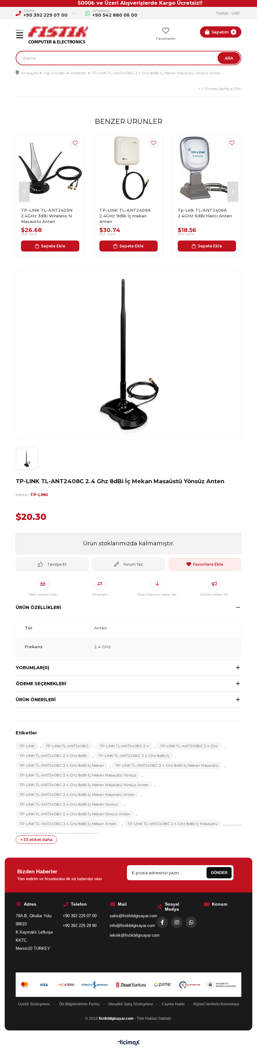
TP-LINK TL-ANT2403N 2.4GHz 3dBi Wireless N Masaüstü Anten (46, 216)
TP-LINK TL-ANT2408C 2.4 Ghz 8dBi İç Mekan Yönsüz (68, 804)
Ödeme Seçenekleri (41, 683)
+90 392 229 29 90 (80, 925)
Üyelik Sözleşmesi (34, 1004)
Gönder (219, 873)
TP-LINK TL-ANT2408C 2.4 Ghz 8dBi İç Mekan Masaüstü (166, 765)
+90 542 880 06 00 (114, 15)
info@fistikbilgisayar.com (132, 925)
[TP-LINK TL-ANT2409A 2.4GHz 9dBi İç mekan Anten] (128, 168)
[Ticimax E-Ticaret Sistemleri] (129, 1043)
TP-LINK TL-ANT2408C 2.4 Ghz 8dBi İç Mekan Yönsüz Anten (74, 814)
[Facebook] (162, 922)
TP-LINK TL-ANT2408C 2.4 (124, 746)
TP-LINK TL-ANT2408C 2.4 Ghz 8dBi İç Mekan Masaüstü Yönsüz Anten (84, 784)
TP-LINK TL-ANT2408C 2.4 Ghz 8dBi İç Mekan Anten (67, 823)
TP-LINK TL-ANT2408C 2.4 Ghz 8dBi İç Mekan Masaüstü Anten (77, 794)
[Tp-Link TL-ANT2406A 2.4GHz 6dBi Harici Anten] (207, 168)
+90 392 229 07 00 (45, 15)
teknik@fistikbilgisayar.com (135, 935)
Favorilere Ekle (75, 143)
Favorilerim (166, 38)
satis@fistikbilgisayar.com (133, 915)
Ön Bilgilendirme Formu (79, 1004)
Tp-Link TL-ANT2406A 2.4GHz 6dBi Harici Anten (205, 213)
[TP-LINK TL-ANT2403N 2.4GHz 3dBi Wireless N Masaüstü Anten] (50, 168)
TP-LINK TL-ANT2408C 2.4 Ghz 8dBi (53, 755)
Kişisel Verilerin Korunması (216, 1004)
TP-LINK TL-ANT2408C (67, 746)
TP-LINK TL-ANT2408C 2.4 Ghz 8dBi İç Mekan (61, 765)
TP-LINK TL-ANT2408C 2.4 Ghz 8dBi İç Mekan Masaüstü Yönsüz (77, 775)
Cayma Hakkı (173, 1004)
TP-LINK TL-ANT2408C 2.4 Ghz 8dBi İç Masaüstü (173, 823)
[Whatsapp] (191, 922)
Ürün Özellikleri (38, 607)
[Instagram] (176, 922)
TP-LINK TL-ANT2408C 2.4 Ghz (189, 746)
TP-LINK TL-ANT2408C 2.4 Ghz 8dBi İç (134, 755)
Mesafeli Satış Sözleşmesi (130, 1004)
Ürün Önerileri (36, 699)
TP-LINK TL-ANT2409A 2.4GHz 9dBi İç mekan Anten (125, 216)
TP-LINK (26, 746)
